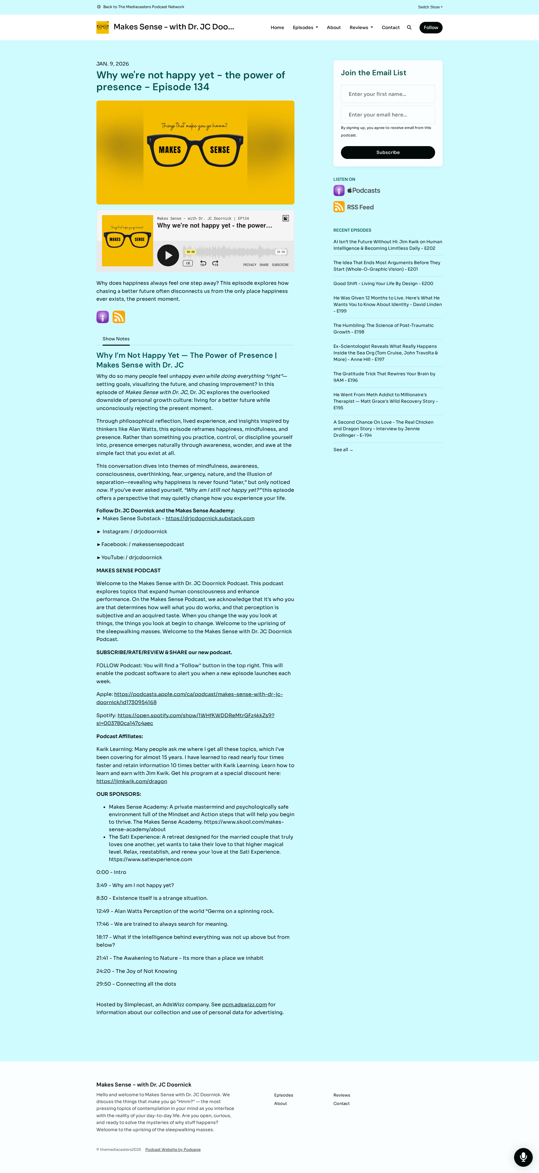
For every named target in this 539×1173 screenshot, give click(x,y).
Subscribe (388, 152)
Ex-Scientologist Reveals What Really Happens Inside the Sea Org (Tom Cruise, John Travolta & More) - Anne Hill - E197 (385, 352)
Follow (431, 27)
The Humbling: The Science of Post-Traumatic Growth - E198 (383, 329)
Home (277, 27)
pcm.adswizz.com (244, 1004)
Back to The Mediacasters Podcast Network (143, 6)
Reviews (359, 27)
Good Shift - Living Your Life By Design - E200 (383, 283)
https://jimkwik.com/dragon (131, 781)
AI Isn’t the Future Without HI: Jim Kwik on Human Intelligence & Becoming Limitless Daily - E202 (387, 245)
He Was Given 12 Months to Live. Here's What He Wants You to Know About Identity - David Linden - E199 (387, 304)
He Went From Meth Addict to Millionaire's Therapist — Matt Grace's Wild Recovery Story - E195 (385, 401)
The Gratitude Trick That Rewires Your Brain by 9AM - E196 (384, 377)
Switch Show (429, 7)
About (334, 27)
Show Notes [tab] (116, 339)
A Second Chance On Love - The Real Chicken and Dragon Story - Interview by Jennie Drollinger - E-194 (383, 428)
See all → (343, 449)
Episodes (303, 27)
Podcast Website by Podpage (173, 1149)
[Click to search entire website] (409, 27)
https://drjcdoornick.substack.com (210, 518)
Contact (391, 27)
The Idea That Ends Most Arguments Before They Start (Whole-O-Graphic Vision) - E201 (386, 266)
